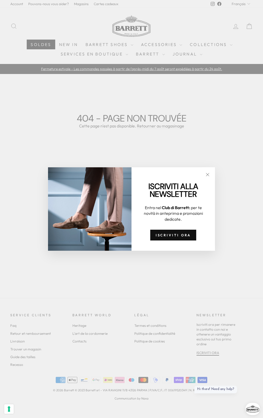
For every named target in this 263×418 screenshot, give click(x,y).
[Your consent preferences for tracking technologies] (9, 409)
